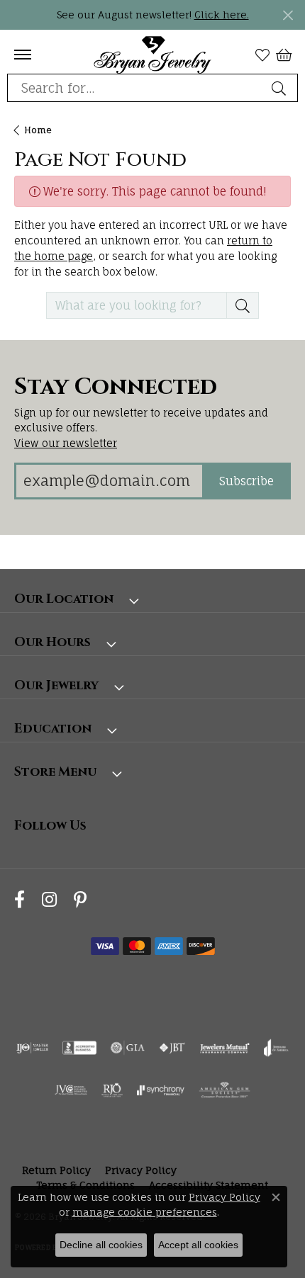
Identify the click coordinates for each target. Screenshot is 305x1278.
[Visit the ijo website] (32, 1047)
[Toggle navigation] (22, 54)
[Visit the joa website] (276, 1047)
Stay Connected (115, 387)
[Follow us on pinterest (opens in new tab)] (80, 900)
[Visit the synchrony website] (160, 1090)
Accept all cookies (198, 1244)
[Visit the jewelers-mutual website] (224, 1047)
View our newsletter (65, 443)
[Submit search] (281, 87)
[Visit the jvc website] (71, 1090)
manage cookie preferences (144, 1212)
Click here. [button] (221, 15)
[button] (262, 54)
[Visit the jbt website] (172, 1047)
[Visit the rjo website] (112, 1090)
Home (38, 130)
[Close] (287, 15)
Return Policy (56, 1170)
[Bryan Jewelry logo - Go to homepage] (152, 54)
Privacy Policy (141, 1170)
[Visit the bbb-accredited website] (79, 1047)
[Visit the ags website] (225, 1090)
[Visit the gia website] (128, 1047)
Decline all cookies (101, 1244)
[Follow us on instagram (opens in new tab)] (49, 900)
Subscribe (246, 481)
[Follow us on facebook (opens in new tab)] (19, 900)
